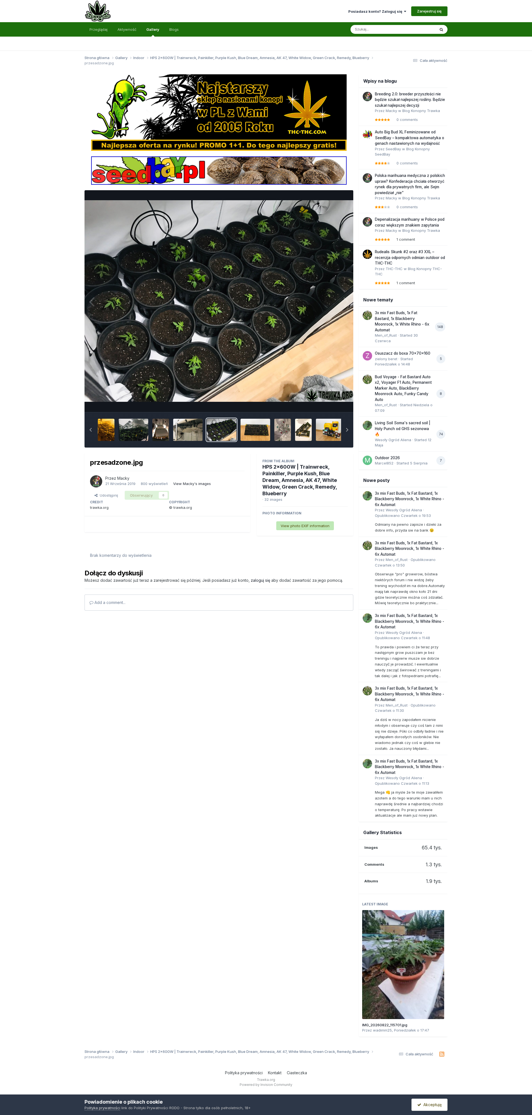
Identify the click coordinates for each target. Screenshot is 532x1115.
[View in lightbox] (219, 301)
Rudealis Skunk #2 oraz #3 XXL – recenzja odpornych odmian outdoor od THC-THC (410, 257)
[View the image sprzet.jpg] (188, 430)
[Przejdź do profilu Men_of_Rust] (367, 315)
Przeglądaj (98, 29)
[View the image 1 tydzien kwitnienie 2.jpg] (133, 430)
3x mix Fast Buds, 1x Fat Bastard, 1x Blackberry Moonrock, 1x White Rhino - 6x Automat (409, 499)
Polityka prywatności (244, 1072)
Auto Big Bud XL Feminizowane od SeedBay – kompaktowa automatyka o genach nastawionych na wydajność (409, 138)
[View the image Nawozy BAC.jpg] (331, 430)
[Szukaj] (441, 29)
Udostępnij (108, 495)
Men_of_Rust (386, 335)
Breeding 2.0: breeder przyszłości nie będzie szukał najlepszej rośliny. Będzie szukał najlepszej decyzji (410, 100)
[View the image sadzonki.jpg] (255, 430)
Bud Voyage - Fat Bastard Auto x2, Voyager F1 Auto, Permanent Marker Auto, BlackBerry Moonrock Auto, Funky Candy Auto (403, 388)
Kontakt (275, 1072)
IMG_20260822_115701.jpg (384, 1025)
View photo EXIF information (305, 526)
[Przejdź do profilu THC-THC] (367, 254)
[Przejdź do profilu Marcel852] (367, 460)
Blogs (174, 29)
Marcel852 (384, 463)
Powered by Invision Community (266, 1085)
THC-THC (394, 268)
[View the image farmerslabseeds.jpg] (282, 430)
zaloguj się (260, 580)
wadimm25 (382, 1030)
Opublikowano (403, 515)
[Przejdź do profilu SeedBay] (367, 134)
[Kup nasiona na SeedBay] (219, 170)
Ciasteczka (297, 1072)
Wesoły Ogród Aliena (393, 440)
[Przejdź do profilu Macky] (96, 481)
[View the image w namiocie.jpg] (160, 430)
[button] (91, 430)
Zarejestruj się (429, 11)
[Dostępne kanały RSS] (441, 1054)
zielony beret (386, 359)
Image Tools (330, 402)
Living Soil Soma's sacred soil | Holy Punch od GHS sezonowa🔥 (402, 428)
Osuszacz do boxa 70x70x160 (402, 353)
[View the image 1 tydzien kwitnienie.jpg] (106, 430)
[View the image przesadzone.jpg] (221, 430)
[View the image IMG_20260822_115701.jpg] (403, 964)
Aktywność (126, 29)
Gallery (152, 29)
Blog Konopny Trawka (421, 110)
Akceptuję (431, 1104)
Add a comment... (109, 602)
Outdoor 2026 (387, 458)
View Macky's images (192, 483)
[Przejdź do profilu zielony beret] (367, 355)
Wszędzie (419, 29)
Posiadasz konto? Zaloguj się (376, 11)
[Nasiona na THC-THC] (219, 112)
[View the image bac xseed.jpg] (303, 430)
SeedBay (393, 149)
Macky (123, 478)
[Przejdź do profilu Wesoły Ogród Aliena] (367, 425)
